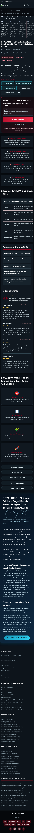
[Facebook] (10, 829)
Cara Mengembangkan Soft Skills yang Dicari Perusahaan (16, 793)
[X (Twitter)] (19, 829)
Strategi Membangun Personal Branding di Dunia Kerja (16, 788)
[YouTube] (23, 829)
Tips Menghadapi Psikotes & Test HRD (11, 707)
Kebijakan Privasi (5, 670)
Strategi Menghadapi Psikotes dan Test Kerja (13, 798)
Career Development (6, 13)
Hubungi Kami (5, 678)
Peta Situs (17, 817)
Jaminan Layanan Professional (9, 766)
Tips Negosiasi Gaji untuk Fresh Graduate (12, 790)
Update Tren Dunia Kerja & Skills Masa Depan (13, 805)
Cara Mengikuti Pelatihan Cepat (9, 758)
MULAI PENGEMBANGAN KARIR (17, 638)
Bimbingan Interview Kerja (8, 721)
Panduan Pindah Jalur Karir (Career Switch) (12, 702)
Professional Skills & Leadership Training (12, 726)
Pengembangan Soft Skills (8, 695)
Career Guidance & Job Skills (14, 11)
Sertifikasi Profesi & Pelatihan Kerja (10, 736)
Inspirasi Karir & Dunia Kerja (9, 663)
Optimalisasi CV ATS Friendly (9, 724)
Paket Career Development (8, 734)
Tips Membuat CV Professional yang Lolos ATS (13, 783)
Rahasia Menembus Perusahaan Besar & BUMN (14, 803)
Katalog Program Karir (7, 751)
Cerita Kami (4, 658)
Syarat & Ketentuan (6, 673)
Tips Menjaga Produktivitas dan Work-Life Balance (14, 800)
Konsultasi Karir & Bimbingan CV (10, 763)
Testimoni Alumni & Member (9, 768)
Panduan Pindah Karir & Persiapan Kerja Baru (13, 795)
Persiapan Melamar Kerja (8, 690)
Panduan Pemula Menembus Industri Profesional (14, 710)
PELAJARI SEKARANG (18, 119)
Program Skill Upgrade (7, 719)
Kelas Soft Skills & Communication (10, 729)
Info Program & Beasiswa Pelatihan (10, 773)
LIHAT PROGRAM (18, 125)
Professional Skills (6, 697)
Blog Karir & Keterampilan (8, 668)
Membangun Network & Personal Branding (12, 700)
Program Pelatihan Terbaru (8, 741)
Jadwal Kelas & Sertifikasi (8, 761)
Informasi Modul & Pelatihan (9, 753)
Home (2, 11)
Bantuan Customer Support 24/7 (9, 771)
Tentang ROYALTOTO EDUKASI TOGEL (11, 655)
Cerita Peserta (5, 665)
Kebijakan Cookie (27, 816)
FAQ (2, 675)
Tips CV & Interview (6, 692)
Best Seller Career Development (10, 739)
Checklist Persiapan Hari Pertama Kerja (12, 705)
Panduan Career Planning (8, 687)
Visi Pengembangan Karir (8, 660)
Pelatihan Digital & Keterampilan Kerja (11, 731)
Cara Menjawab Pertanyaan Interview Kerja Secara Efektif (16, 785)
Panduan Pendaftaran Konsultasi (10, 756)
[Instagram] (15, 829)
